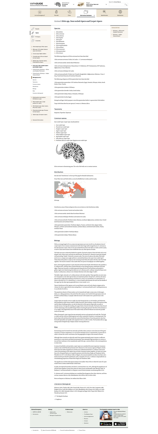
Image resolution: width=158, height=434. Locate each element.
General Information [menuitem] (38, 120)
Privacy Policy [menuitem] (82, 430)
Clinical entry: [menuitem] (41, 70)
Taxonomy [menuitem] (35, 82)
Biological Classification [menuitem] (55, 415)
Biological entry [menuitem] (37, 77)
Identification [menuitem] (104, 15)
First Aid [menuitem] (56, 15)
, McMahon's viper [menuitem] (39, 98)
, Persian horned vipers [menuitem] (40, 111)
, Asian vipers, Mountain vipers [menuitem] (40, 106)
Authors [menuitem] (86, 411)
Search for (115, 1)
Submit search (126, 4)
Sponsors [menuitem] (86, 423)
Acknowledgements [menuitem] (88, 416)
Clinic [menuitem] (69, 15)
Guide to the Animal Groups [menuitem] (53, 412)
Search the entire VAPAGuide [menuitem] (49, 430)
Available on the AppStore (120, 424)
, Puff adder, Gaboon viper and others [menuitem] (40, 50)
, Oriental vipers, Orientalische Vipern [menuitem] (40, 61)
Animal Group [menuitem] (65, 4)
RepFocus (58, 399)
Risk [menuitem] (34, 90)
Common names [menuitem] (36, 84)
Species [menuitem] (34, 79)
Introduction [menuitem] (36, 430)
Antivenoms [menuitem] (35, 414)
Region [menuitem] (92, 4)
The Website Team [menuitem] (88, 414)
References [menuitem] (69, 411)
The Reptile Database (62, 396)
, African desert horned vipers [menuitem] (40, 57)
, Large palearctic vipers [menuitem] (39, 102)
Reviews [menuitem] (86, 418)
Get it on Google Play (106, 424)
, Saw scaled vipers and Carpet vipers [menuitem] (40, 66)
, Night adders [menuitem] (39, 53)
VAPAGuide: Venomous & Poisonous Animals (38, 4)
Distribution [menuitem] (120, 15)
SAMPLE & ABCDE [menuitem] (37, 411)
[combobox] (118, 4)
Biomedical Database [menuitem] (86, 15)
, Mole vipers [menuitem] (40, 46)
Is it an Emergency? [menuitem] (40, 15)
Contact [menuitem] (86, 420)
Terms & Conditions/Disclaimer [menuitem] (67, 430)
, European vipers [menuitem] (40, 114)
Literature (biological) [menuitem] (38, 93)
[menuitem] (40, 29)
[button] (57, 4)
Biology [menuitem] (34, 88)
